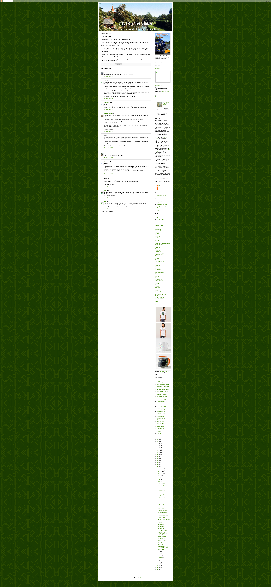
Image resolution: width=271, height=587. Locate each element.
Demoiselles (158, 269)
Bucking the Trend (162, 536)
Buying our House (159, 230)
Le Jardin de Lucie (161, 418)
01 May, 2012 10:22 (108, 98)
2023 (158, 445)
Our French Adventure (161, 403)
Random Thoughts (159, 297)
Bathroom (157, 236)
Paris (156, 290)
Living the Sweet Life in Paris (163, 387)
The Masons (158, 239)
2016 (158, 458)
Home (126, 244)
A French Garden (160, 419)
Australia (157, 276)
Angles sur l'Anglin (159, 244)
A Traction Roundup (162, 530)
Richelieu (157, 257)
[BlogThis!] (117, 64)
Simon (105, 80)
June (159, 479)
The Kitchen (158, 229)
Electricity (157, 234)
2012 (158, 466)
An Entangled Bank (161, 413)
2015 (158, 460)
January (160, 557)
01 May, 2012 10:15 (108, 76)
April (159, 551)
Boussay (157, 246)
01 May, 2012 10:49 (108, 109)
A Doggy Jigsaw (161, 497)
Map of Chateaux (160, 219)
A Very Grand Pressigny (162, 398)
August (159, 475)
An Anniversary (161, 524)
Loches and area (159, 254)
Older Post (148, 244)
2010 (158, 562)
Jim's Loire (159, 433)
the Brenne (157, 247)
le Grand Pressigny (159, 252)
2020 (158, 450)
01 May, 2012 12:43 (108, 147)
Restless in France (161, 414)
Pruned (159, 492)
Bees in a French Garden (162, 393)
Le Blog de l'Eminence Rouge (163, 382)
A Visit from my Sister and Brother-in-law (163, 489)
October (160, 471)
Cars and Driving (159, 298)
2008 (158, 565)
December (160, 467)
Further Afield (158, 282)
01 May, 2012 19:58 (108, 186)
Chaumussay (158, 248)
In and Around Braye (161, 406)
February (160, 555)
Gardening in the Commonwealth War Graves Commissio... (163, 533)
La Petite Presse (160, 426)
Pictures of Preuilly (159, 225)
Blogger (141, 577)
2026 (158, 439)
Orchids (157, 273)
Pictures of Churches (160, 293)
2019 (158, 452)
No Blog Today (161, 549)
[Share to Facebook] (119, 64)
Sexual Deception (162, 508)
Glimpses (157, 283)
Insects (156, 266)
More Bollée (160, 502)
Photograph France (161, 202)
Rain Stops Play (161, 538)
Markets (157, 286)
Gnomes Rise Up (161, 483)
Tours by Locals (159, 85)
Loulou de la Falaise (162, 499)
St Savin (157, 258)
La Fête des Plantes (162, 504)
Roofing (157, 233)
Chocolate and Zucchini (162, 401)
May (159, 481)
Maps (156, 284)
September (160, 473)
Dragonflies (157, 271)
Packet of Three (158, 288)
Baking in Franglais (161, 409)
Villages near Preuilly (161, 217)
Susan (159, 189)
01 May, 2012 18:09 (108, 173)
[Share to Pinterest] (121, 64)
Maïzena (160, 542)
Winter (156, 301)
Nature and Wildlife (159, 264)
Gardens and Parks (159, 272)
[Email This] (115, 64)
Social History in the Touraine (163, 384)
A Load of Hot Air (161, 506)
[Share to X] (118, 64)
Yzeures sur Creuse (159, 261)
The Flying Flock (161, 528)
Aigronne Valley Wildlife (162, 399)
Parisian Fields (160, 430)
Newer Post (103, 244)
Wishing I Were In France (162, 391)
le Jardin (157, 237)
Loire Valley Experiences (162, 394)
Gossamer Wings (161, 517)
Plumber (157, 232)
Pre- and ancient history (160, 294)
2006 (158, 569)
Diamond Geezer (160, 425)
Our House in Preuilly (160, 228)
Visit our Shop (158, 304)
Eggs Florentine (161, 526)
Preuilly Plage (161, 544)
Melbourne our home (161, 408)
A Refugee (160, 522)
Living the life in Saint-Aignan (163, 386)
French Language (159, 280)
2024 (158, 443)
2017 (158, 456)
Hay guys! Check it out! (163, 515)
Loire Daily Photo (160, 421)
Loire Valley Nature (161, 201)
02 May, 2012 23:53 (108, 208)
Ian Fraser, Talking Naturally (163, 389)
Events (156, 277)
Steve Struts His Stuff (162, 487)
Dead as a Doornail (162, 540)
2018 (158, 454)
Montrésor (157, 255)
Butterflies (157, 268)
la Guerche (157, 250)
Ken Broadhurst (108, 113)
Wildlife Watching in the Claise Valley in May (163, 547)
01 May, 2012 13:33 (108, 157)
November (160, 469)
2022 (158, 447)
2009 (158, 563)
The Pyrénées (158, 295)
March (159, 553)
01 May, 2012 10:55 (108, 131)
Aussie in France (160, 423)
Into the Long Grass (162, 485)
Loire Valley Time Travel (162, 195)
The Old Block (161, 501)
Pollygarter (106, 102)
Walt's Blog (159, 431)
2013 (158, 464)
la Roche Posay (158, 251)
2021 (158, 448)
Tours (156, 259)
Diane (105, 152)
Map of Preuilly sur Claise (162, 216)
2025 (158, 441)
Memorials (157, 287)
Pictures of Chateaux (160, 291)
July (159, 477)
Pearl (105, 190)
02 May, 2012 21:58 (108, 197)
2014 (158, 462)
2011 (158, 560)
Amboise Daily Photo (161, 404)
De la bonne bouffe (161, 416)
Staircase (157, 240)
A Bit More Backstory (162, 510)
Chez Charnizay (160, 428)
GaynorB (106, 161)
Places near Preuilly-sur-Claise (162, 243)
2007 (158, 567)
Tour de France (158, 300)
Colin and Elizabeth (108, 71)
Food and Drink (158, 279)
